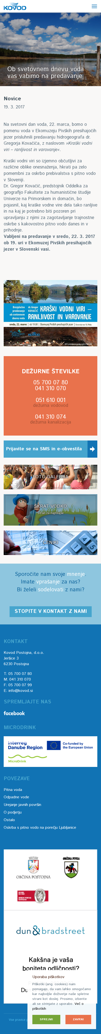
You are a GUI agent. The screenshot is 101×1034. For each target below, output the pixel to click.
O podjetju (13, 812)
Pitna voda (13, 790)
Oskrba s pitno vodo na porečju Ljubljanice (40, 827)
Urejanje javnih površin (22, 805)
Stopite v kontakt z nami (50, 611)
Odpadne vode (16, 797)
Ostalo (9, 820)
